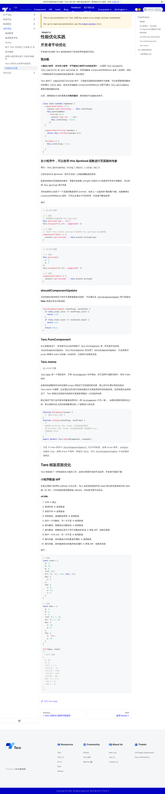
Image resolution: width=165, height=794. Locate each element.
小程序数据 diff (145, 54)
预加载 (142, 22)
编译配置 (9, 33)
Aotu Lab (113, 752)
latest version (89, 24)
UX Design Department (144, 752)
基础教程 (7, 24)
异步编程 (9, 51)
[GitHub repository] (132, 9)
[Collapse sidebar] (19, 720)
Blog (66, 9)
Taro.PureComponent (148, 41)
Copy (127, 103)
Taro (59, 752)
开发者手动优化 (143, 17)
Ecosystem (103, 9)
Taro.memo (144, 45)
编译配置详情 (11, 38)
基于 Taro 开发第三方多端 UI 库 (20, 47)
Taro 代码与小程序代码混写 (18, 63)
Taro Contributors (142, 757)
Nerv (59, 766)
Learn (58, 9)
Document (26, 9)
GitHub (86, 752)
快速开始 (7, 19)
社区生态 (7, 72)
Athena (60, 771)
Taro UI (60, 757)
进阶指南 (7, 28)
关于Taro (7, 14)
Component (40, 9)
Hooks (8, 42)
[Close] (162, 2)
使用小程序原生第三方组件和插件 (19, 57)
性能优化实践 (11, 68)
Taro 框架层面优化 (145, 50)
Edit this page (50, 701)
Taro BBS (87, 757)
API (50, 9)
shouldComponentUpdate (150, 37)
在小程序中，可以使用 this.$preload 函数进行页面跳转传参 (150, 29)
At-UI (59, 762)
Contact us (113, 762)
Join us (112, 757)
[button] (138, 9)
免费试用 (115, 2)
